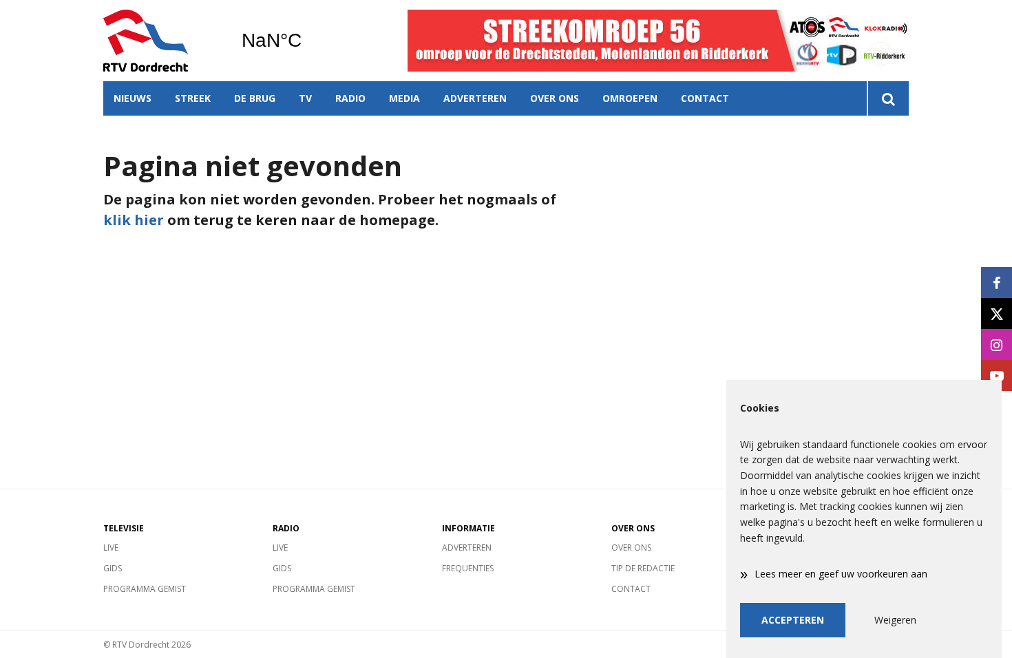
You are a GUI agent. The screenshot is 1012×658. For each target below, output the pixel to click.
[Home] (161, 41)
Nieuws (132, 98)
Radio (350, 98)
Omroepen (629, 98)
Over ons (554, 98)
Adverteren (475, 98)
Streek (193, 98)
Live (110, 547)
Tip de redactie (643, 568)
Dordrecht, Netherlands (307, 40)
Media (404, 98)
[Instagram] (996, 344)
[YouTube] (996, 375)
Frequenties (468, 568)
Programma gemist (144, 589)
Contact (705, 98)
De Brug (254, 98)
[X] (996, 313)
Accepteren (792, 619)
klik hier (133, 220)
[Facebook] (996, 282)
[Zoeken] (888, 98)
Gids (112, 568)
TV (305, 98)
